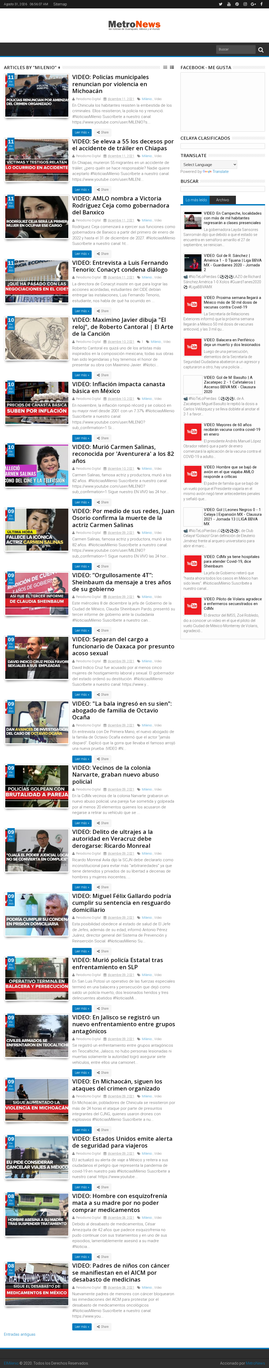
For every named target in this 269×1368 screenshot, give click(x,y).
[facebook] (261, 4)
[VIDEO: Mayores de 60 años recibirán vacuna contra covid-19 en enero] (192, 432)
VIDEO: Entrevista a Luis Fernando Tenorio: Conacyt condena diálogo (120, 266)
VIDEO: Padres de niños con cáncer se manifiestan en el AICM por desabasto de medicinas (121, 1272)
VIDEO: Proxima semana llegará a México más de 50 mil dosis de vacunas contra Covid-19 (232, 302)
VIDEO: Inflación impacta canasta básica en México (118, 387)
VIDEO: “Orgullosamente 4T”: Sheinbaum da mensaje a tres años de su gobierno (121, 582)
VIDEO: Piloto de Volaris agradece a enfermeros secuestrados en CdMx (233, 604)
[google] (253, 4)
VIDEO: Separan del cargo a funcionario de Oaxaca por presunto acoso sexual (123, 646)
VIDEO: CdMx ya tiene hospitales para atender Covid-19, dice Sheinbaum (232, 561)
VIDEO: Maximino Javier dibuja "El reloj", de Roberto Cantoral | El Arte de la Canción (122, 326)
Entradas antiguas (19, 1334)
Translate (221, 171)
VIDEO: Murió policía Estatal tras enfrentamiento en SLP (117, 963)
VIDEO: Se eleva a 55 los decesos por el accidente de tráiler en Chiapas (123, 144)
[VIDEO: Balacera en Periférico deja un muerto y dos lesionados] (192, 347)
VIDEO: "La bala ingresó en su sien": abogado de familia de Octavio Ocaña (122, 710)
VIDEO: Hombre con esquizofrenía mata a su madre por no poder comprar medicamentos (119, 1203)
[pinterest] (237, 4)
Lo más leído (196, 200)
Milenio (147, 99)
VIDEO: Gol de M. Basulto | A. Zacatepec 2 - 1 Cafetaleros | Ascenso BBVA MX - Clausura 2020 (230, 384)
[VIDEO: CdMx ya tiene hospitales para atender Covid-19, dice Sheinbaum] (192, 563)
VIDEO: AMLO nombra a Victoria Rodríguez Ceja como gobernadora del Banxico (120, 205)
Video (158, 99)
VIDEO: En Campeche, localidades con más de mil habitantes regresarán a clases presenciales (233, 218)
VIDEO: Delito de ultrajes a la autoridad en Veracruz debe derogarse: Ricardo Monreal (112, 838)
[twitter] (220, 4)
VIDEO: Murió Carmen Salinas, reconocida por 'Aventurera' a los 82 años (123, 453)
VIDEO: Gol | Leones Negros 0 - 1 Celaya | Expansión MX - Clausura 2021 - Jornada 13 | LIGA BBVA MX (233, 516)
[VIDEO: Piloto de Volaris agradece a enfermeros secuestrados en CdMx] (192, 606)
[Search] (261, 49)
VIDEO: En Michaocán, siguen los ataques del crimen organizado (117, 1084)
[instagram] (245, 4)
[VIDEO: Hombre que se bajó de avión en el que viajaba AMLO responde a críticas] (192, 474)
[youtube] (228, 4)
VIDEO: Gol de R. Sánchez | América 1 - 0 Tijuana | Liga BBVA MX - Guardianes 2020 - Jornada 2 (233, 262)
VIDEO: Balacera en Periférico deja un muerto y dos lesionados (232, 342)
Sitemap (60, 4)
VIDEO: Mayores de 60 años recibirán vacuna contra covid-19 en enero (232, 429)
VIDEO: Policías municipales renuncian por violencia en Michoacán (110, 84)
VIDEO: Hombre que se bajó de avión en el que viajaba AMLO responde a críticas (230, 472)
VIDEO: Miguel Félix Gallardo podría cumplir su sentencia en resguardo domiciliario (121, 902)
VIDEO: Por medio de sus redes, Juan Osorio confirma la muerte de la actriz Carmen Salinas (123, 518)
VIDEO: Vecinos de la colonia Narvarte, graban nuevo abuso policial (115, 774)
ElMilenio (11, 1363)
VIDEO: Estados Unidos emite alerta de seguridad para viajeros (122, 1141)
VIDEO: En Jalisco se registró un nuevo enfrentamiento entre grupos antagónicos (123, 1024)
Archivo (222, 200)
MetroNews (255, 1363)
